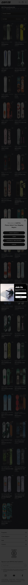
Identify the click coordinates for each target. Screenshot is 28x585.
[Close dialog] (26, 284)
